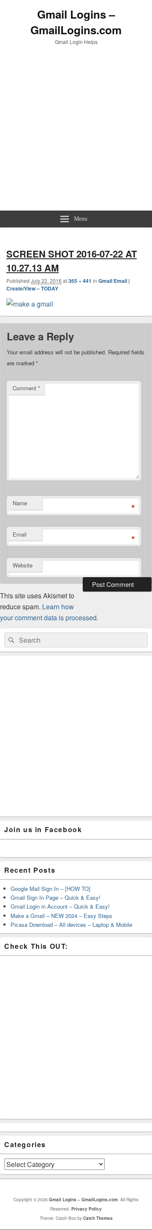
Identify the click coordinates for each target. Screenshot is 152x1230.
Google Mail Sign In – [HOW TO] (50, 889)
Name (20, 503)
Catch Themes (98, 1218)
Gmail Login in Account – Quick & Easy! (60, 906)
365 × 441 (80, 281)
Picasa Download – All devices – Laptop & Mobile (71, 924)
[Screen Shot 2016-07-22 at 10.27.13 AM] (29, 304)
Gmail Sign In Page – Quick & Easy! (55, 897)
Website (23, 565)
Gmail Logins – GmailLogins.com (76, 22)
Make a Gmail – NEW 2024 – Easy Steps (61, 916)
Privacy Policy (86, 1209)
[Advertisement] (76, 130)
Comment (26, 388)
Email (20, 534)
